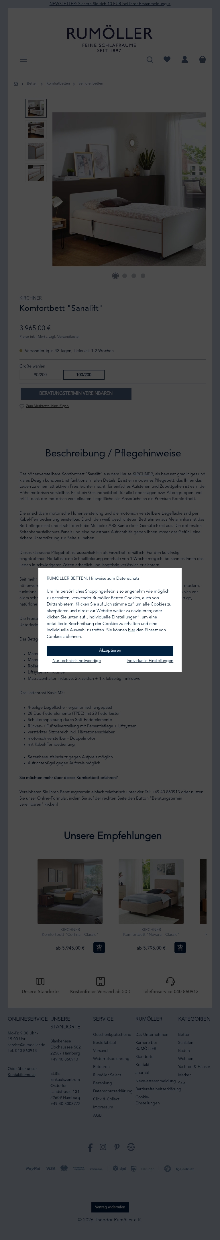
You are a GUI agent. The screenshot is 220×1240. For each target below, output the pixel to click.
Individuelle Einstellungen (150, 661)
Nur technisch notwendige (76, 661)
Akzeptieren (110, 651)
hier (131, 630)
